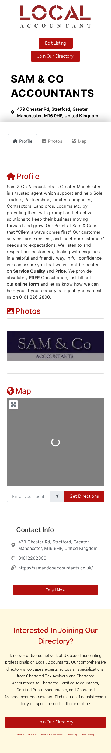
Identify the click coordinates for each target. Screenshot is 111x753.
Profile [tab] (25, 141)
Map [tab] (82, 141)
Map (23, 391)
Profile (27, 176)
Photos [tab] (55, 141)
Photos (28, 311)
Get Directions (84, 496)
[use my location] (57, 496)
